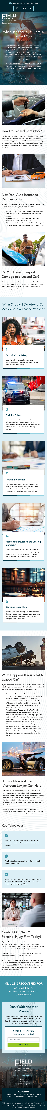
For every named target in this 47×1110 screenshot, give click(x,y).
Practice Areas (29, 1094)
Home (9, 1094)
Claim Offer (23, 1045)
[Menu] (42, 19)
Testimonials (19, 1097)
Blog (36, 1097)
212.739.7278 (23, 1079)
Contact (30, 1097)
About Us (17, 1094)
